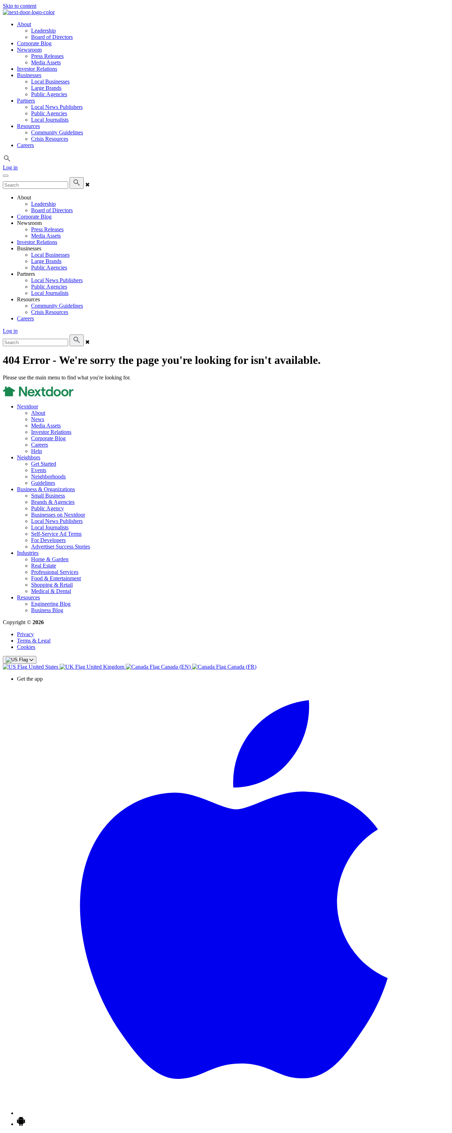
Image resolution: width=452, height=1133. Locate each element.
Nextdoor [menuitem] (27, 406)
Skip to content (19, 6)
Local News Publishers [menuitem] (57, 107)
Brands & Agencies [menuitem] (53, 502)
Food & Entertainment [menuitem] (56, 578)
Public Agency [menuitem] (47, 508)
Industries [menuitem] (27, 553)
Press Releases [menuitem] (47, 56)
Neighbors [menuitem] (28, 457)
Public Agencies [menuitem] (49, 94)
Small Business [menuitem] (48, 496)
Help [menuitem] (36, 451)
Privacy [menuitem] (25, 634)
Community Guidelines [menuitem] (57, 132)
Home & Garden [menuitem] (50, 559)
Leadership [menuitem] (43, 31)
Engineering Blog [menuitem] (51, 604)
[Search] (77, 183)
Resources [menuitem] (28, 126)
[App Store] (233, 1113)
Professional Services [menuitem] (54, 572)
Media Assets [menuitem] (46, 62)
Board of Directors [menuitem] (52, 37)
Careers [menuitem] (25, 145)
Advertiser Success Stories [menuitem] (60, 547)
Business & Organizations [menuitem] (46, 489)
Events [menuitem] (38, 470)
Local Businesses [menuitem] (50, 82)
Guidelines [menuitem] (43, 483)
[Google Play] (21, 1124)
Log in (10, 167)
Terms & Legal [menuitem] (33, 641)
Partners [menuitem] (26, 101)
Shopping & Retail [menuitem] (52, 585)
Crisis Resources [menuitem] (49, 139)
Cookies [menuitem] (26, 647)
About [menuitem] (24, 24)
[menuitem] (31, 667)
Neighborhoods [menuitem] (48, 476)
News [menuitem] (37, 419)
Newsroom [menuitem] (29, 50)
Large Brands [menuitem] (46, 88)
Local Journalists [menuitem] (50, 120)
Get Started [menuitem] (43, 464)
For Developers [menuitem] (48, 540)
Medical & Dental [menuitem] (51, 591)
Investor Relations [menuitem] (37, 69)
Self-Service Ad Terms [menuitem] (56, 534)
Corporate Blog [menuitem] (34, 43)
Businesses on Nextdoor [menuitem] (58, 515)
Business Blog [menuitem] (47, 610)
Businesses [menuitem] (29, 75)
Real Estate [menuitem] (43, 566)
